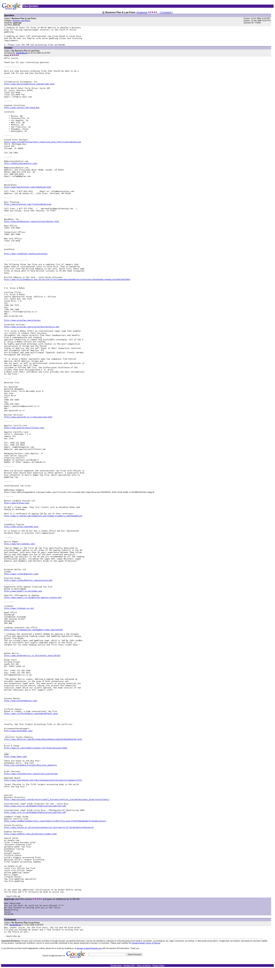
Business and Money (21, 20)
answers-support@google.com (89, 948)
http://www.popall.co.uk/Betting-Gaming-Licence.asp (32, 597)
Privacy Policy (159, 965)
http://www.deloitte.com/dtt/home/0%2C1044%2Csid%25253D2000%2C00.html (43, 739)
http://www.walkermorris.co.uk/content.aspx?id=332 (32, 655)
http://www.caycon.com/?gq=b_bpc (22, 107)
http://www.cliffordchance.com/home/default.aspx (31, 713)
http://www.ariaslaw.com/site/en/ (22, 320)
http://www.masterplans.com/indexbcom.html (27, 187)
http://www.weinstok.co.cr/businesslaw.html (28, 417)
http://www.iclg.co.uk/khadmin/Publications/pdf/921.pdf (35, 812)
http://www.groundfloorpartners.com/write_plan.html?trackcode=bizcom (42, 142)
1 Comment (165, 12)
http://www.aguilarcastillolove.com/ (24, 428)
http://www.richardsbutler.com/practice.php (28, 580)
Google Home (116, 965)
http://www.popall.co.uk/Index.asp (23, 591)
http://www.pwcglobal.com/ (18, 731)
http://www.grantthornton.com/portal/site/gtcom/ (31, 774)
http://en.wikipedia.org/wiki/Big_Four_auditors (30, 765)
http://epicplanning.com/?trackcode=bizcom (27, 204)
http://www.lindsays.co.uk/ (19, 608)
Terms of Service (144, 965)
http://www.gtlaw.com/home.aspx (21, 526)
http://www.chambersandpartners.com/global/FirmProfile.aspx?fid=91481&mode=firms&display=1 (55, 821)
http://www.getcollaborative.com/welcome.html (29, 84)
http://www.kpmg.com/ (15, 756)
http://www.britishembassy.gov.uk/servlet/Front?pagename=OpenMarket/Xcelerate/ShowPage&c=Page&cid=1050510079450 (67, 279)
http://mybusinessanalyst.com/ (20, 163)
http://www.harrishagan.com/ (19, 544)
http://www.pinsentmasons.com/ (20, 701)
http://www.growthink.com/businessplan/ (26, 254)
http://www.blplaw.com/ (16, 503)
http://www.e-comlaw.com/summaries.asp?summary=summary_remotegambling (43, 516)
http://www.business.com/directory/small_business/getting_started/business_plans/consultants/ (57, 799)
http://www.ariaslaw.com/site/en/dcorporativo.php (31, 327)
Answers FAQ (129, 965)
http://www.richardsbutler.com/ (21, 574)
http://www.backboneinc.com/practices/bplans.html (31, 221)
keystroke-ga (15, 925)
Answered (142, 12)
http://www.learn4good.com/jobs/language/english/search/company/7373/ (43, 780)
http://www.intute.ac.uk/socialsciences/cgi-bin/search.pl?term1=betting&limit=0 (49, 827)
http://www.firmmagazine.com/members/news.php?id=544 (33, 630)
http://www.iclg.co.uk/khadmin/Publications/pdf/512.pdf (35, 806)
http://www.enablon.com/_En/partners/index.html (30, 834)
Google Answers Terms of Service (146, 943)
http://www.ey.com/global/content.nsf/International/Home (35, 748)
